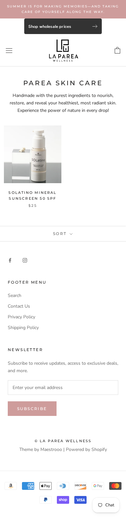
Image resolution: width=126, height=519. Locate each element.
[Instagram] (25, 260)
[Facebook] (10, 260)
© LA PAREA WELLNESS (63, 441)
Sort (60, 233)
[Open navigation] (9, 50)
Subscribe (32, 408)
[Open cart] (117, 50)
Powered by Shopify (86, 449)
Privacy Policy (21, 317)
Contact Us (19, 306)
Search (14, 295)
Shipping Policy (23, 327)
